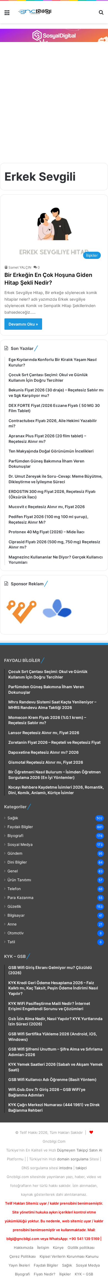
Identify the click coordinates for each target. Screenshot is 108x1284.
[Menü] (7, 14)
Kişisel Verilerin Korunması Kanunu (69, 1256)
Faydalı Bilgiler (20, 827)
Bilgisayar (16, 915)
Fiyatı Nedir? (44, 1274)
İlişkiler (65, 1274)
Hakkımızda (23, 1247)
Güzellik (14, 906)
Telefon (14, 889)
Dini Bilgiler (17, 862)
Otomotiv (15, 933)
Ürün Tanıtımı (19, 880)
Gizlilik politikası (81, 1247)
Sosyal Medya (20, 844)
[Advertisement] (54, 102)
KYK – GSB (84, 1274)
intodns (66, 1168)
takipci (81, 1168)
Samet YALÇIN (20, 267)
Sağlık (12, 818)
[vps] (57, 625)
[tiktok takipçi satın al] (54, 35)
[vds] (21, 625)
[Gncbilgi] (36, 12)
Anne (12, 924)
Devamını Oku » (23, 324)
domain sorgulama (73, 1159)
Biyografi (15, 835)
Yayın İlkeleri (19, 1265)
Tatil (11, 942)
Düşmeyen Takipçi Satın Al (79, 1150)
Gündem (14, 853)
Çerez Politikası (22, 1256)
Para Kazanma (20, 897)
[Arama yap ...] (101, 14)
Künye (58, 1247)
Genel (12, 871)
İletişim (43, 1247)
